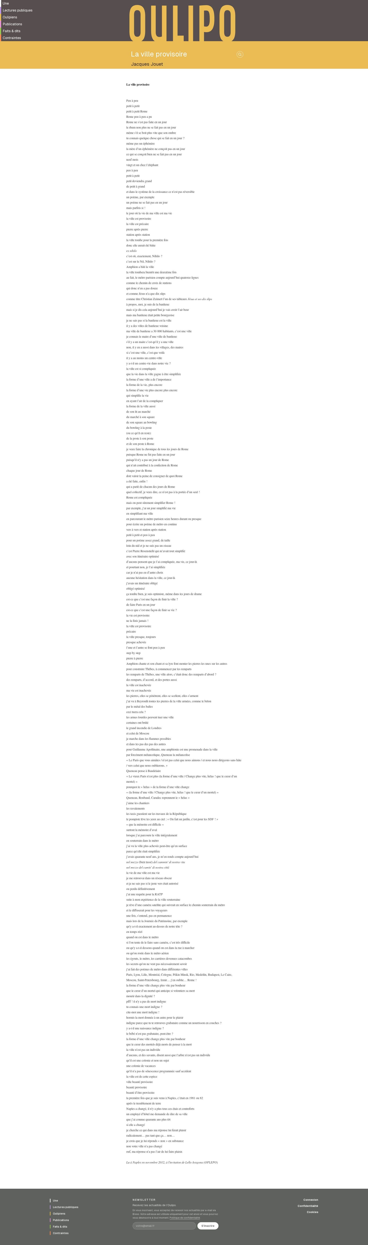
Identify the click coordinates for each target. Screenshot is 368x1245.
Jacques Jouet (147, 64)
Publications (12, 24)
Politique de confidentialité (185, 1217)
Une (6, 3)
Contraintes (12, 38)
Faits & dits (11, 31)
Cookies (312, 1212)
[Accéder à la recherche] (240, 54)
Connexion (310, 1199)
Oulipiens (10, 17)
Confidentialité (308, 1205)
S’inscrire (207, 1225)
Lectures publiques (17, 10)
